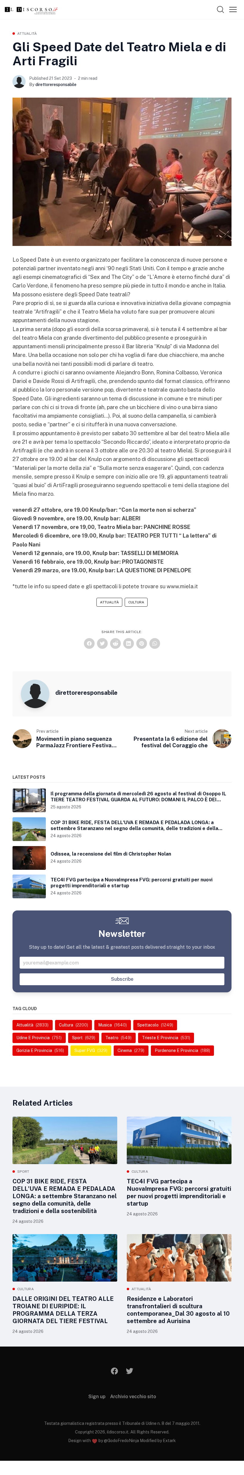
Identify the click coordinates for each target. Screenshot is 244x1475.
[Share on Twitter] (102, 643)
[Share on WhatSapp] (154, 643)
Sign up (96, 1396)
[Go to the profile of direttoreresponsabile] (19, 81)
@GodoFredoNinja (121, 1440)
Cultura (136, 602)
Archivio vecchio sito (133, 1396)
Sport (23, 1171)
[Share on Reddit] (115, 643)
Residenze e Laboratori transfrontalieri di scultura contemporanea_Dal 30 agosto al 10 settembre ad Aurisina (178, 1310)
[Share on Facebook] (89, 643)
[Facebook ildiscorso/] (115, 1371)
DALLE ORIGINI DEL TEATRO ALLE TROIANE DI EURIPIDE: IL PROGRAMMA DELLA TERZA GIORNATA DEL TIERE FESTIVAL (63, 1310)
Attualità (27, 33)
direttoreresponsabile (55, 84)
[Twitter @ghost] (129, 1371)
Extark (169, 1440)
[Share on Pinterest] (141, 643)
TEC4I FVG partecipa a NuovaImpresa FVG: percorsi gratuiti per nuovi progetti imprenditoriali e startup (179, 1192)
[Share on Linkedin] (128, 643)
